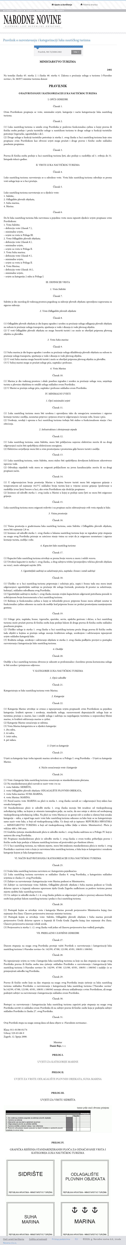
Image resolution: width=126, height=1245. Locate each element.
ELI (76, 1239)
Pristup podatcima (61, 1239)
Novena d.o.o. (10, 1243)
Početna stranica (90, 5)
